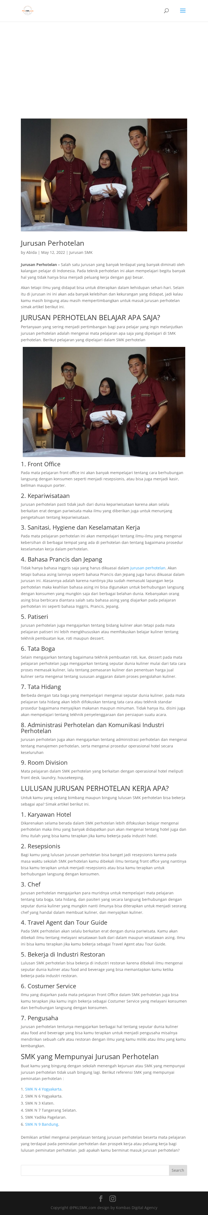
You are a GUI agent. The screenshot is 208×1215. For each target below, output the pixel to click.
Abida (31, 252)
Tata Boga (41, 648)
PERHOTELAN (75, 317)
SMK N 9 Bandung (41, 1124)
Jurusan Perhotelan (52, 243)
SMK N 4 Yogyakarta (43, 1089)
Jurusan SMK (81, 252)
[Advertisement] (104, 62)
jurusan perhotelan (147, 567)
